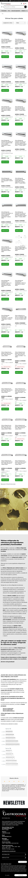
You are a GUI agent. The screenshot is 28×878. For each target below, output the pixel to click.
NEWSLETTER (14, 802)
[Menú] (26, 3)
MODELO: (5, 47)
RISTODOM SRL (6, 818)
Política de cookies (23, 871)
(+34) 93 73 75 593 (6, 832)
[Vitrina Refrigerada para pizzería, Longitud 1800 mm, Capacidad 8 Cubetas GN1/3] (21, 240)
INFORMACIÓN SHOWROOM (8, 851)
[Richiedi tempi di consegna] (6, 367)
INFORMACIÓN (6, 854)
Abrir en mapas (5, 829)
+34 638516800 (5, 839)
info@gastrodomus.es (6, 836)
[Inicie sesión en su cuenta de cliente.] (21, 3)
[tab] (14, 818)
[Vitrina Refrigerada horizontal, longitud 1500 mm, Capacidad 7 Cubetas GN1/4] (7, 172)
